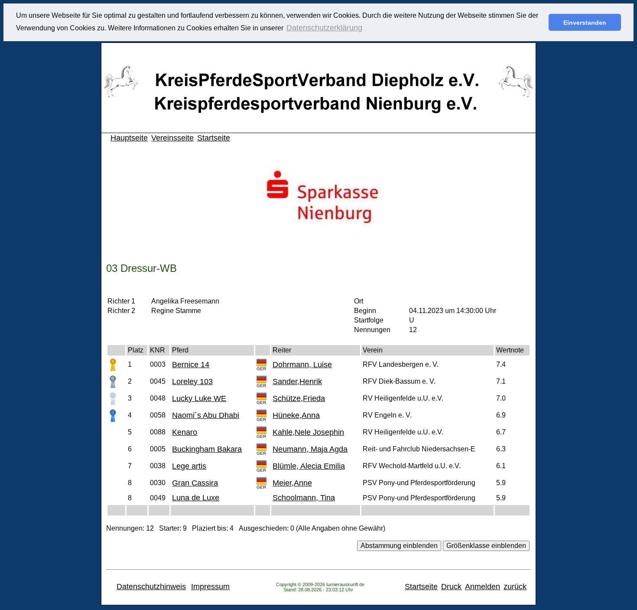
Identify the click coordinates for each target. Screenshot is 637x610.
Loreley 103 (192, 381)
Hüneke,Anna (296, 415)
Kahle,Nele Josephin (308, 432)
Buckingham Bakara (207, 449)
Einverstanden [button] (584, 22)
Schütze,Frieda (299, 398)
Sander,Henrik (297, 381)
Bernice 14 (190, 364)
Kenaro (184, 432)
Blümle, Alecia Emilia (309, 466)
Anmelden (482, 586)
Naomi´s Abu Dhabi (205, 415)
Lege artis (189, 466)
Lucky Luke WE (199, 398)
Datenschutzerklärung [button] (324, 27)
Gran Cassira (195, 483)
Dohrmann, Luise (302, 364)
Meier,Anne (292, 483)
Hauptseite (129, 138)
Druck (451, 586)
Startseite (213, 138)
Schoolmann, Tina (304, 497)
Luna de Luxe (195, 497)
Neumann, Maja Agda (310, 449)
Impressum (210, 586)
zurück (515, 586)
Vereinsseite (172, 138)
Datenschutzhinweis (151, 586)
